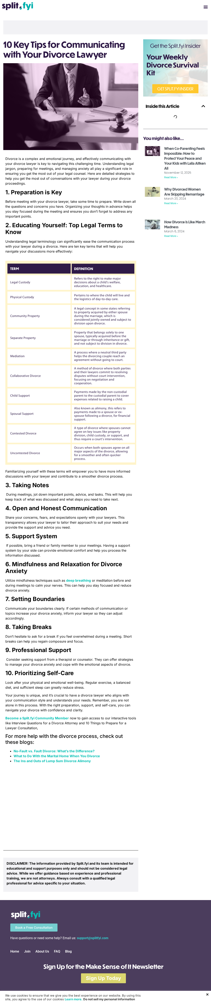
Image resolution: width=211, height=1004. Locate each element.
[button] (205, 6)
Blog (68, 951)
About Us (42, 951)
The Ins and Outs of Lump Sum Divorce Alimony (52, 761)
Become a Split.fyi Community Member (37, 718)
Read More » (171, 177)
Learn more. (73, 999)
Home (14, 951)
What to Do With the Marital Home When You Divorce (57, 756)
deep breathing (78, 580)
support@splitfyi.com (92, 938)
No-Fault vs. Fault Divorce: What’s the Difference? (54, 751)
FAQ (57, 951)
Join (27, 951)
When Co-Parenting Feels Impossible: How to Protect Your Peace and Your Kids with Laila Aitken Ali (185, 158)
